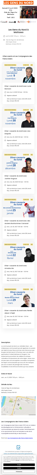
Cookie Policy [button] (17, 460)
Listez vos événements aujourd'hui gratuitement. (18, 453)
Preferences (19, 471)
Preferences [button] (8, 461)
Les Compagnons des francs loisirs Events (20, 438)
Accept (19, 464)
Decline (19, 468)
